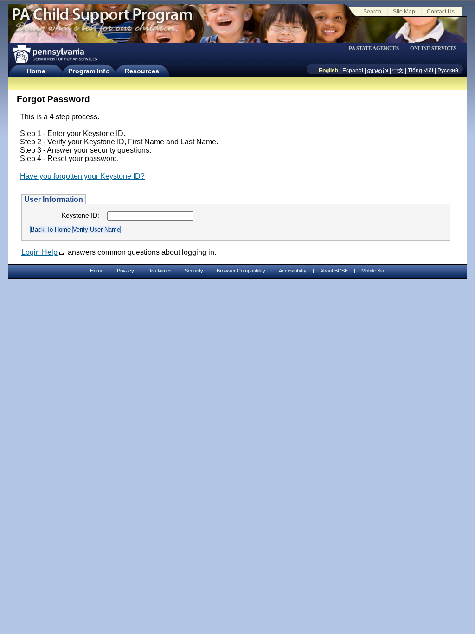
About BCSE (334, 270)
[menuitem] (377, 48)
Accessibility (293, 270)
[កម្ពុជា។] (377, 70)
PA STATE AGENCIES (374, 48)
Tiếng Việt (420, 70)
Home (36, 71)
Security (194, 270)
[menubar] (377, 48)
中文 (398, 70)
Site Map (404, 11)
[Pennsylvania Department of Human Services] (54, 54)
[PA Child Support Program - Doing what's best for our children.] (102, 20)
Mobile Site (373, 270)
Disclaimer (159, 270)
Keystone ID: (80, 215)
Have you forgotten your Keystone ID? (82, 176)
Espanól (352, 70)
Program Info (88, 71)
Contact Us (441, 11)
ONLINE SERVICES (433, 48)
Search (372, 11)
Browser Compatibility (241, 270)
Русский (447, 70)
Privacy (125, 270)
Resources (142, 71)
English (328, 70)
